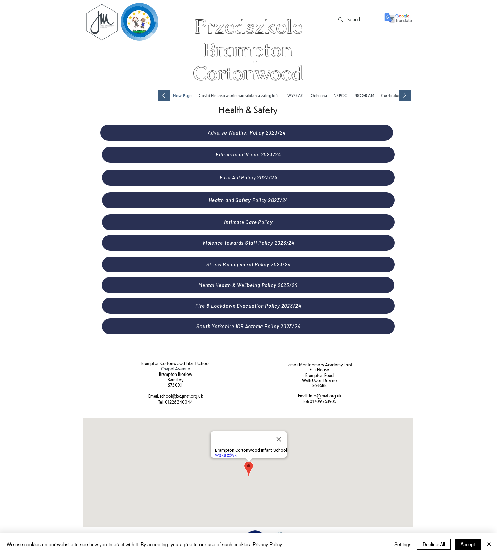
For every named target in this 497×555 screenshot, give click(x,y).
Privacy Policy (267, 544)
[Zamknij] (489, 544)
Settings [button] (402, 544)
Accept (467, 544)
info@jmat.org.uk (325, 396)
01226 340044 (179, 402)
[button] (391, 95)
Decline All (434, 544)
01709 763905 (323, 401)
